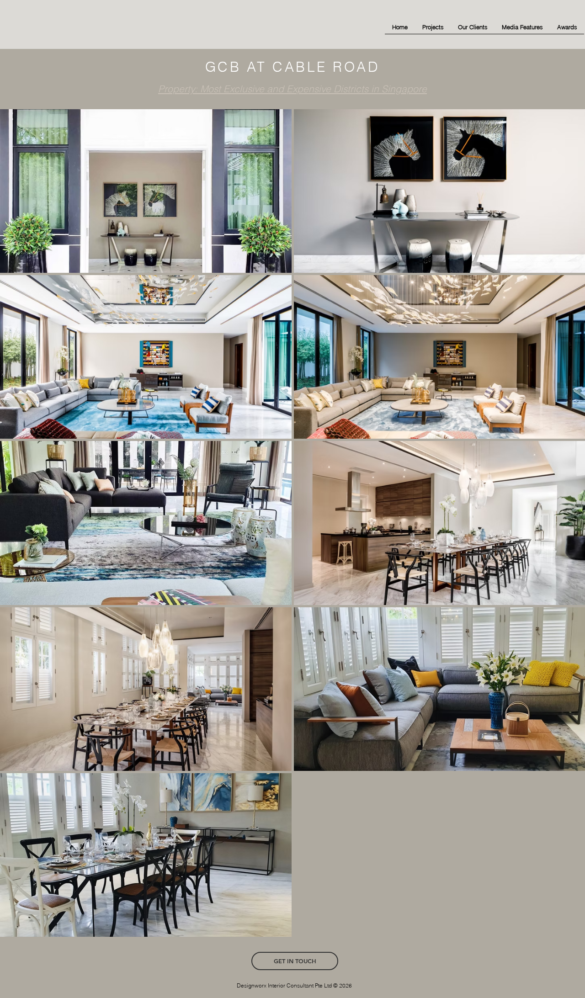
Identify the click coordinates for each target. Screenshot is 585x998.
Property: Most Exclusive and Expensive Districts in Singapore (292, 89)
